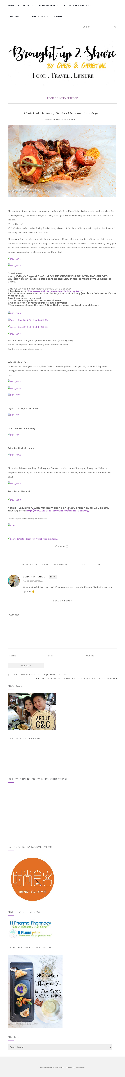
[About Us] (32, 711)
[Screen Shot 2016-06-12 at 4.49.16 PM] (28, 320)
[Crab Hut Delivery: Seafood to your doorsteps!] (62, 161)
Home (11, 5)
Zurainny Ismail (34, 577)
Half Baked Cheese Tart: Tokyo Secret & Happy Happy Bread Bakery (75, 678)
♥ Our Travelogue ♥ (76, 5)
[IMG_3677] (14, 395)
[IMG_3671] (14, 415)
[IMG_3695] (14, 483)
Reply (52, 577)
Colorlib (60, 1067)
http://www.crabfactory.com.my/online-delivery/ (54, 291)
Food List (24, 5)
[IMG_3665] (14, 258)
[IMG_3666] (14, 333)
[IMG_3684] (14, 381)
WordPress (80, 1067)
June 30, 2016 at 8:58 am (33, 581)
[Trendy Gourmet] (32, 878)
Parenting (38, 16)
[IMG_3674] (14, 435)
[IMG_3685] (14, 265)
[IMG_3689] (14, 499)
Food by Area (47, 5)
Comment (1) (61, 546)
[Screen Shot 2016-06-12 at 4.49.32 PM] (28, 326)
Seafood (72, 98)
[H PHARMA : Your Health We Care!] (30, 928)
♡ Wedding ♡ (16, 16)
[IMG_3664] (14, 313)
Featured (60, 16)
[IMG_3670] (14, 454)
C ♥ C (74, 119)
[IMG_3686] (14, 388)
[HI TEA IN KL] (35, 991)
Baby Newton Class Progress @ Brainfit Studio (38, 675)
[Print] (11, 525)
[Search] (115, 27)
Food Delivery (56, 98)
